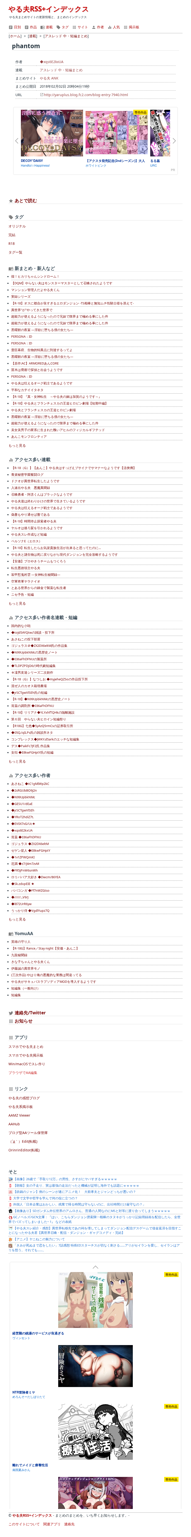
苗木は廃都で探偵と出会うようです (37, 370)
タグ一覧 (15, 252)
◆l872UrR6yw (21, 904)
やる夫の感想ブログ (24, 1098)
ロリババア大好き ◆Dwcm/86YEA (35, 877)
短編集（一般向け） (25, 988)
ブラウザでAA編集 (22, 1072)
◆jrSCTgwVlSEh (22, 810)
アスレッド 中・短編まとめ (61, 70)
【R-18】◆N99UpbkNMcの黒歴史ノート (41, 699)
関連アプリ (52, 1524)
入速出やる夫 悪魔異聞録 (30, 488)
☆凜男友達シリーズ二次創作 (32, 672)
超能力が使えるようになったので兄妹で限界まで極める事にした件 (59, 316)
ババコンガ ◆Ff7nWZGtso (30, 890)
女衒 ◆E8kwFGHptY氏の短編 (32, 752)
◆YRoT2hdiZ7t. (22, 817)
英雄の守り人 (21, 942)
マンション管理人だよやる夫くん (35, 290)
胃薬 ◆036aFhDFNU (26, 837)
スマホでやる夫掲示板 (25, 1055)
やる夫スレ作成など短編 (29, 534)
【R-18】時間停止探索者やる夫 (33, 521)
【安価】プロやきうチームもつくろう (38, 561)
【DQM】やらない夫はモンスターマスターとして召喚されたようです (61, 283)
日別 (17, 27)
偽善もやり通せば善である (30, 514)
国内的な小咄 (21, 626)
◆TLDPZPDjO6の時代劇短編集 (33, 666)
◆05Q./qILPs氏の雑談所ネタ (32, 733)
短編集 (16, 995)
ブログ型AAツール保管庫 (28, 1132)
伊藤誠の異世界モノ (25, 968)
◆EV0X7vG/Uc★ (23, 824)
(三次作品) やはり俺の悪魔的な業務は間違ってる (46, 975)
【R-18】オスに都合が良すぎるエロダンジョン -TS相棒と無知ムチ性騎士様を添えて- (72, 303)
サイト (82, 27)
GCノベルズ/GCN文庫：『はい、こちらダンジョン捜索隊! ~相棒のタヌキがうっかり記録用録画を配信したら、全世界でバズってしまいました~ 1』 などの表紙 (94, 1219)
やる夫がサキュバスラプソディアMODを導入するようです (53, 982)
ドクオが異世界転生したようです (35, 481)
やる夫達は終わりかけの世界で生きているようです (48, 501)
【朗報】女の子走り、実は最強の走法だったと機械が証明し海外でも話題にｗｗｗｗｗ (75, 1185)
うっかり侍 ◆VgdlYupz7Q (30, 911)
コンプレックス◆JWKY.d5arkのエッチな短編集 (45, 739)
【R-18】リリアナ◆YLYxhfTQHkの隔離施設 (43, 712)
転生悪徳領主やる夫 (25, 568)
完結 (11, 234)
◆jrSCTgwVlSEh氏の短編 (29, 693)
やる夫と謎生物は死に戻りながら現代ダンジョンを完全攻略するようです (64, 554)
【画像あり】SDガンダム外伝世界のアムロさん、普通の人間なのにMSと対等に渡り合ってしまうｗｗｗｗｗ (91, 1211)
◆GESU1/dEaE (22, 804)
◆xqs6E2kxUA (51, 61)
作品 (33, 27)
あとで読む (26, 200)
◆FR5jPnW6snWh (24, 870)
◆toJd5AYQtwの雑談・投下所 (32, 632)
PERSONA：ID (21, 336)
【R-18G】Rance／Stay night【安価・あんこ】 (45, 948)
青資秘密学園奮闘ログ (27, 475)
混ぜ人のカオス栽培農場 (29, 686)
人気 (116, 27)
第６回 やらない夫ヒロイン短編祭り (38, 719)
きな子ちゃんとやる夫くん (30, 962)
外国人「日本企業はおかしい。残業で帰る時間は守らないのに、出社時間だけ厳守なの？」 (79, 1204)
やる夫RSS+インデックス (48, 8)
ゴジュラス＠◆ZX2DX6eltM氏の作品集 (39, 646)
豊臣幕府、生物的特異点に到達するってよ (42, 350)
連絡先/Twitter (29, 1013)
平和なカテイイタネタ (27, 390)
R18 (11, 243)
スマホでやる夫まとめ (25, 1046)
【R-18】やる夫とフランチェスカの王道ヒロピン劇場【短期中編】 (59, 403)
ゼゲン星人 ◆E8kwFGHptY (30, 850)
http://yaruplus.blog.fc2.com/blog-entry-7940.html (86, 94)
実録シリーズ (21, 296)
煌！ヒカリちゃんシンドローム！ (35, 276)
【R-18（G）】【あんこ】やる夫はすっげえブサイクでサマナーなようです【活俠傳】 (73, 468)
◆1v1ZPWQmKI (23, 857)
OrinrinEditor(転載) (24, 1150)
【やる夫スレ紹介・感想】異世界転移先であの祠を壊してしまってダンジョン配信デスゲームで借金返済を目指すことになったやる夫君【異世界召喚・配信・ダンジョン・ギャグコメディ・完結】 (94, 1230)
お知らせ (24, 1021)
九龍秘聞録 (19, 955)
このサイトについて (24, 1524)
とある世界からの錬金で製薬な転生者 (38, 588)
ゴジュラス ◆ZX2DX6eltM (30, 844)
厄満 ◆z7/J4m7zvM (25, 864)
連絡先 (69, 1524)
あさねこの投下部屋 (25, 639)
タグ (65, 27)
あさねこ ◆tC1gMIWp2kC (30, 784)
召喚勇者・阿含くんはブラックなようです (42, 494)
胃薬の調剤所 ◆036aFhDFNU (32, 706)
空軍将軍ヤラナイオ (25, 581)
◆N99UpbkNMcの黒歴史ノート (34, 652)
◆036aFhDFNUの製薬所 (29, 659)
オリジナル (17, 226)
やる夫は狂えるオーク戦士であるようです (42, 383)
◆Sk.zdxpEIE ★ (22, 884)
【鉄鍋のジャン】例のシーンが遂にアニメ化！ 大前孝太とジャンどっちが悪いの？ (74, 1192)
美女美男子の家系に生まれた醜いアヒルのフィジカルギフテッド (58, 430)
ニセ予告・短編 (22, 594)
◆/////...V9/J (19, 897)
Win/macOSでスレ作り (26, 1063)
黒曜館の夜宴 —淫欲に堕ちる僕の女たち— (42, 330)
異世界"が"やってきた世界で (31, 310)
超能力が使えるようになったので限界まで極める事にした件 (54, 423)
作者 (100, 27)
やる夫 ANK (49, 78)
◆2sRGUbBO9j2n (24, 790)
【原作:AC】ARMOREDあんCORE (35, 363)
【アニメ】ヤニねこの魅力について (38, 1239)
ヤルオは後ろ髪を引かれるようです (37, 528)
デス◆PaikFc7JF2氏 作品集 (30, 746)
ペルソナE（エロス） (26, 541)
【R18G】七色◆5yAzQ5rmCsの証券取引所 (42, 726)
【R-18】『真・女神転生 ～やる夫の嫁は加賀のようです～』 (56, 397)
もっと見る (17, 445)
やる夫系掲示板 (20, 1106)
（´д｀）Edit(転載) (22, 1141)
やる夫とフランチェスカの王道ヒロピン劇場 (43, 410)
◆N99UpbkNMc (23, 797)
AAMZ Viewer (19, 1115)
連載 (49, 27)
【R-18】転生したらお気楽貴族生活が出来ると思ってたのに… (56, 548)
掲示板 (133, 27)
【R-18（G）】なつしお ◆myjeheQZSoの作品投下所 (49, 679)
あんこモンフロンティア (29, 437)
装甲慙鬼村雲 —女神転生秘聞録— (35, 575)
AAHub (14, 1124)
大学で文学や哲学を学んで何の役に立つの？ (45, 1198)
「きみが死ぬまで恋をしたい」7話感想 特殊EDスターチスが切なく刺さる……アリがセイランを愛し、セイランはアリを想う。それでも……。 (94, 1247)
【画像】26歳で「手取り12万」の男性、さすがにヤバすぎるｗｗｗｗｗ (64, 1179)
